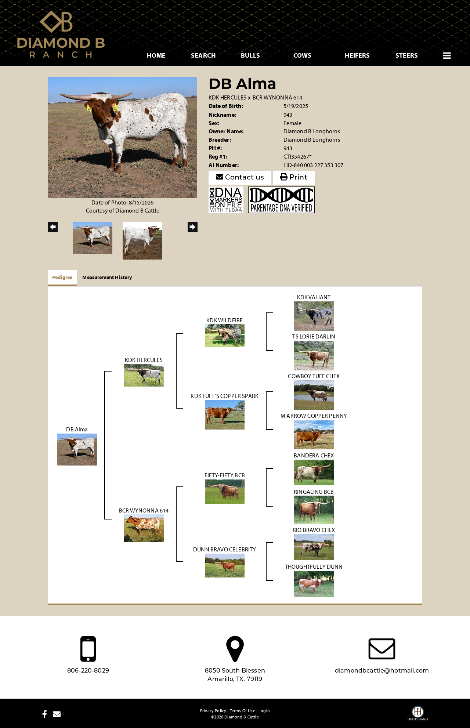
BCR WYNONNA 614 (277, 97)
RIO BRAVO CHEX (314, 529)
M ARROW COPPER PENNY (314, 415)
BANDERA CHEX (314, 455)
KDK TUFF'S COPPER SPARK (224, 395)
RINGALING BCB (314, 491)
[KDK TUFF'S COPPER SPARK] (225, 414)
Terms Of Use (242, 710)
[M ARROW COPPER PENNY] (314, 433)
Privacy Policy (213, 710)
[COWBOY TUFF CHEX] (314, 394)
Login (264, 710)
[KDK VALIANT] (314, 315)
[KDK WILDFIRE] (225, 335)
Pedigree (62, 277)
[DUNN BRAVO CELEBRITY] (225, 565)
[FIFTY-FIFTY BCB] (225, 491)
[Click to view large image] (122, 137)
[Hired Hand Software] (418, 717)
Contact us (243, 177)
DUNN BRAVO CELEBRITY (224, 549)
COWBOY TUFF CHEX (314, 376)
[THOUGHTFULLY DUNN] (314, 583)
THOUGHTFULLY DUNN (314, 566)
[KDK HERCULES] (144, 374)
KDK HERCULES (228, 97)
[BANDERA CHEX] (314, 471)
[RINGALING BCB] (314, 509)
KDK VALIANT (314, 297)
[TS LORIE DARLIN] (314, 354)
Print (297, 177)
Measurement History (107, 277)
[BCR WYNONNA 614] (144, 527)
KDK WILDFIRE (224, 320)
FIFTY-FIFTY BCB (225, 475)
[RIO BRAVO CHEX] (314, 546)
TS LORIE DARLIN (313, 336)
